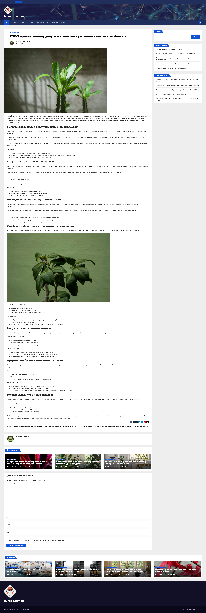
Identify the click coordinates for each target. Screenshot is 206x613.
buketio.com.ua (14, 16)
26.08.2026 (11, 574)
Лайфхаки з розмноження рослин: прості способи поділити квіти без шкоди (27, 463)
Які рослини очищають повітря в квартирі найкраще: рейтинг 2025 (126, 463)
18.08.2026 (160, 574)
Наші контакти (42, 22)
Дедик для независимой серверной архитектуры (171, 68)
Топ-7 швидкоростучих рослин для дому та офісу (171, 94)
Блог (22, 22)
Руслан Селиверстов (24, 41)
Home (183, 609)
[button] (197, 22)
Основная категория (12, 567)
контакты (28, 609)
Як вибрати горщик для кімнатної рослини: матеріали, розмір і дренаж (77, 463)
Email (8, 525)
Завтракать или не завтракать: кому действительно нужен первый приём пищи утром (125, 571)
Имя (7, 517)
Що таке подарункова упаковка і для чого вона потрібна (173, 64)
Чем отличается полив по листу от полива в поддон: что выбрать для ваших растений (114, 426)
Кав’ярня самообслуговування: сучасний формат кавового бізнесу (176, 53)
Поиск (158, 31)
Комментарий (10, 483)
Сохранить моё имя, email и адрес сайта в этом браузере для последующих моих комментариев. (37, 540)
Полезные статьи (58, 22)
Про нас (31, 22)
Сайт (7, 532)
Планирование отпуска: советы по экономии (169, 49)
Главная (14, 22)
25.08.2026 (110, 574)
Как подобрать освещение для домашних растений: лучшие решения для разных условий (42, 426)
